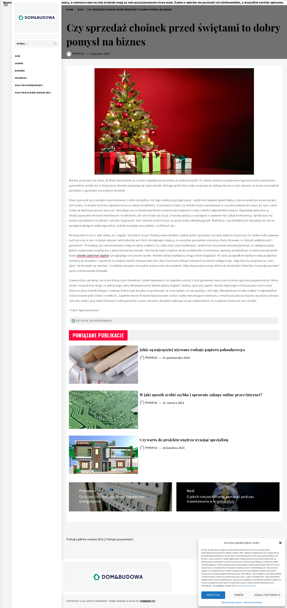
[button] (280, 542)
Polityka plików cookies (231, 602)
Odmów (238, 595)
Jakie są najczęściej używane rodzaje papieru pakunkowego (192, 349)
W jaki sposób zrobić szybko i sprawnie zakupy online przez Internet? (201, 394)
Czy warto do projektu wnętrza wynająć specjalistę (184, 439)
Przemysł (21, 77)
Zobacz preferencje (267, 595)
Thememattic (147, 601)
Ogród (19, 63)
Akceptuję (213, 595)
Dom (17, 56)
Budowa (20, 70)
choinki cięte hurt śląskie (93, 255)
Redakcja (78, 53)
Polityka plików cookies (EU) (32, 92)
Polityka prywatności (252, 602)
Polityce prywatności (246, 585)
